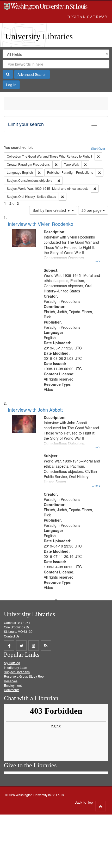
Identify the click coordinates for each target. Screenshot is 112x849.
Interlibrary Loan (15, 667)
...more (95, 261)
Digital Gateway (87, 17)
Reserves (10, 681)
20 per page (92, 210)
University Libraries (39, 36)
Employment (13, 685)
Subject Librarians (17, 672)
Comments (11, 689)
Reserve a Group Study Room (25, 676)
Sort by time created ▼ (52, 210)
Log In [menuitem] (11, 84)
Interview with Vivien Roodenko (40, 223)
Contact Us (12, 636)
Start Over (98, 148)
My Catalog (12, 663)
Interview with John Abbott (35, 409)
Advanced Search (32, 74)
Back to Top (83, 802)
